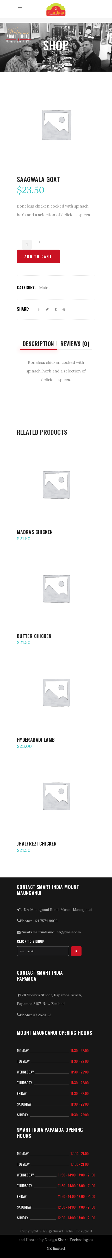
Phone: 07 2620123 (35, 1015)
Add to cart (38, 256)
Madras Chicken (35, 532)
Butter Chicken (34, 636)
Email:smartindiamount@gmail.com (51, 932)
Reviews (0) (75, 343)
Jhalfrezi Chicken (37, 843)
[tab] (38, 343)
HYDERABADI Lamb (36, 739)
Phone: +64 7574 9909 (39, 920)
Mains (44, 287)
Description (38, 343)
